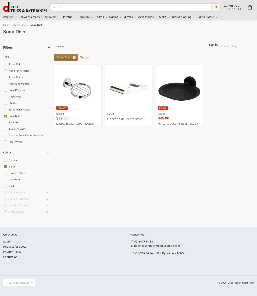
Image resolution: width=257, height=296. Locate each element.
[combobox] (130, 7)
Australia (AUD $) (18, 282)
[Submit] (215, 7)
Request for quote (14, 246)
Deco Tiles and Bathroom (241, 282)
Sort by (213, 44)
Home (6, 24)
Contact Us (10, 256)
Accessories (20, 24)
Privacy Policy (12, 251)
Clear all (84, 57)
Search (7, 241)
